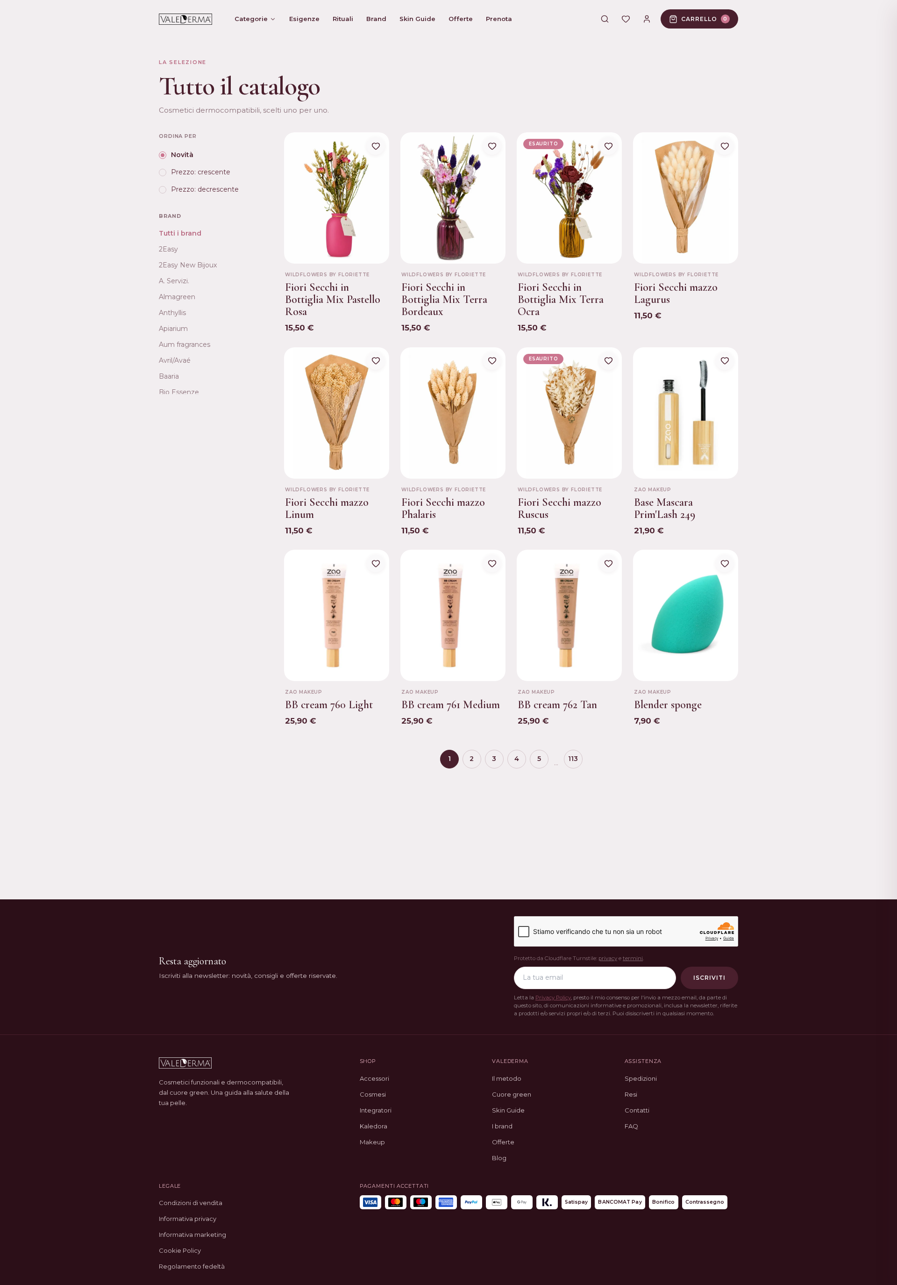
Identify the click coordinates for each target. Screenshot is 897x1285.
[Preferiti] (626, 19)
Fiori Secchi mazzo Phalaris (443, 508)
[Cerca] (605, 19)
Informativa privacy (187, 1218)
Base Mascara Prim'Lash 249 (664, 508)
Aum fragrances (184, 344)
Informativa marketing (192, 1234)
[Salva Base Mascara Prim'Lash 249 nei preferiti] (724, 361)
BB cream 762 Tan (557, 705)
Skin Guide (508, 1110)
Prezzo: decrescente (205, 190)
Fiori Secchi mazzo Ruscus (559, 508)
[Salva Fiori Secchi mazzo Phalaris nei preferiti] (492, 361)
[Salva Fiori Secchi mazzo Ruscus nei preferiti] (608, 361)
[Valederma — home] (185, 19)
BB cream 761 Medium (450, 705)
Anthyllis (172, 313)
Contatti (637, 1110)
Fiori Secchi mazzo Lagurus (676, 293)
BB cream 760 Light (329, 705)
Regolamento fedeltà (192, 1266)
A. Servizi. (174, 281)
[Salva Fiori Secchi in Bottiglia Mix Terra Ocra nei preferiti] (608, 146)
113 (573, 758)
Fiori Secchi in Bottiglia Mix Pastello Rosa (332, 299)
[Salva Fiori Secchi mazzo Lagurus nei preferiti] (724, 146)
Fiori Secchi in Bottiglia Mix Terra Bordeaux (444, 299)
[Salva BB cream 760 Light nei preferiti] (375, 563)
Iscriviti (709, 977)
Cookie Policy (180, 1250)
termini (633, 958)
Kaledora (373, 1126)
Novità (182, 155)
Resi (631, 1094)
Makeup (372, 1142)
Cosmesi (373, 1094)
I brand (502, 1126)
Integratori (376, 1110)
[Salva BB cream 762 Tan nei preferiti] (608, 563)
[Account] (647, 19)
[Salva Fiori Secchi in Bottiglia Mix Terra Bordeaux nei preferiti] (492, 146)
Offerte (503, 1142)
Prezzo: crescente (200, 172)
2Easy (168, 249)
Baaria (169, 376)
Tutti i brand (180, 233)
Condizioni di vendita (190, 1202)
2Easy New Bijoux (188, 265)
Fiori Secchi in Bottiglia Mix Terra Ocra (561, 299)
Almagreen (177, 297)
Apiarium (173, 328)
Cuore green (511, 1094)
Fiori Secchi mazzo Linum (327, 508)
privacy (607, 958)
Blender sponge (668, 705)
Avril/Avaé (175, 360)
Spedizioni (641, 1078)
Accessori (374, 1078)
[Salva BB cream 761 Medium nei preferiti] (492, 563)
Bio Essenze (179, 392)
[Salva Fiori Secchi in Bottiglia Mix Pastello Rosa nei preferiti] (375, 146)
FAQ (631, 1126)
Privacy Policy (553, 997)
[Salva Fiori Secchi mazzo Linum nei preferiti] (375, 361)
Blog (499, 1158)
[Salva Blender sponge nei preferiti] (724, 563)
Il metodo (506, 1078)
